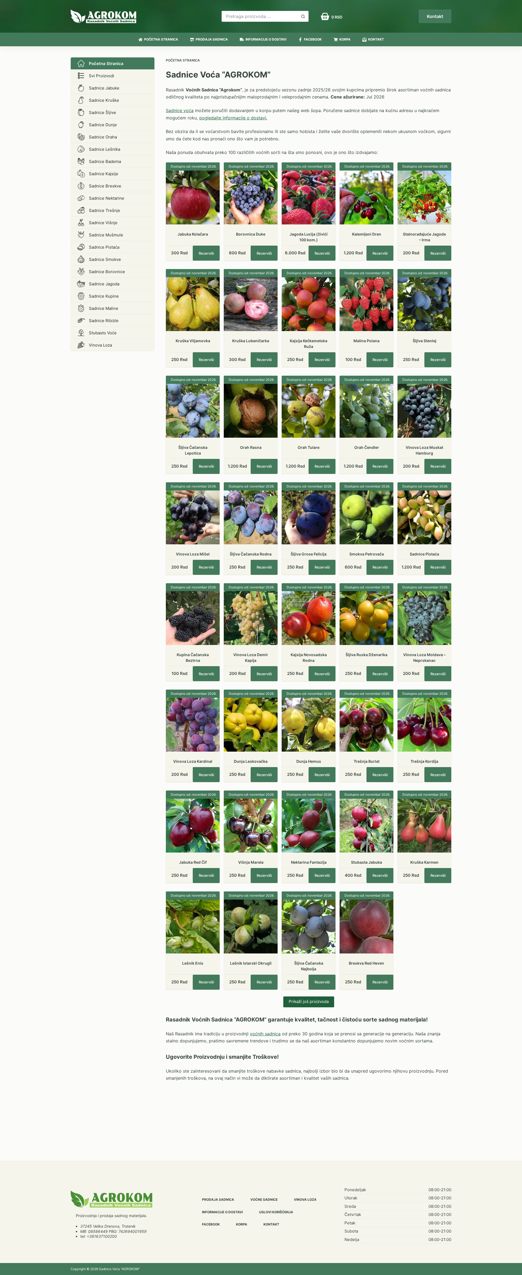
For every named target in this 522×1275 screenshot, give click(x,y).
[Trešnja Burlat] (366, 725)
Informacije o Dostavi (266, 39)
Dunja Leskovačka (251, 761)
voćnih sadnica (265, 1033)
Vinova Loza (305, 1199)
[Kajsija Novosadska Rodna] (308, 618)
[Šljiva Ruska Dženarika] (366, 618)
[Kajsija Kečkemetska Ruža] (308, 304)
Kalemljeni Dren (366, 234)
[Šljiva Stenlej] (424, 304)
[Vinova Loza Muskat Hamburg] (424, 411)
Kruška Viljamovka (193, 340)
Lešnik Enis (192, 963)
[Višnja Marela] (251, 826)
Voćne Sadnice (264, 1199)
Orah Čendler (366, 447)
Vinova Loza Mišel (193, 554)
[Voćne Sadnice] (111, 1199)
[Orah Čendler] (366, 411)
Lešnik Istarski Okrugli (251, 963)
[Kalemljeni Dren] (366, 197)
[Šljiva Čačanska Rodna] (251, 517)
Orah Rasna (251, 447)
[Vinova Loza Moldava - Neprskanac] (424, 618)
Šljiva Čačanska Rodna (251, 554)
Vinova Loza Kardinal (192, 761)
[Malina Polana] (366, 304)
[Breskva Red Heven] (366, 926)
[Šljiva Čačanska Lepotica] (193, 411)
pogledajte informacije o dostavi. (233, 118)
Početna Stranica (161, 39)
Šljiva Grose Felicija (309, 554)
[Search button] (303, 16)
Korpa (344, 39)
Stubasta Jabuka (366, 862)
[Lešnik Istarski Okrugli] (251, 926)
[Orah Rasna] (251, 411)
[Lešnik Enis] (193, 926)
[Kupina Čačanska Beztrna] (193, 618)
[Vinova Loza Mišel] (193, 517)
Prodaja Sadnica (212, 39)
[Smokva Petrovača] (366, 517)
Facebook (313, 39)
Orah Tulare (308, 447)
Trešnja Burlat (367, 761)
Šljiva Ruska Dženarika (366, 654)
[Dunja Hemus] (308, 725)
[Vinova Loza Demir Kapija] (251, 618)
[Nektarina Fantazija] (308, 826)
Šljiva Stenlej (424, 340)
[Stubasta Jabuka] (366, 826)
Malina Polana (366, 340)
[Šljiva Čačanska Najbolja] (308, 926)
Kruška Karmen (424, 862)
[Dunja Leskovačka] (251, 725)
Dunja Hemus (308, 761)
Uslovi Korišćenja (276, 1212)
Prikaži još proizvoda (309, 1001)
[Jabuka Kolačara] (193, 197)
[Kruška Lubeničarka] (251, 304)
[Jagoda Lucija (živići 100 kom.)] (308, 197)
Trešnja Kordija (424, 761)
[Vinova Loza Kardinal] (193, 725)
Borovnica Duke (250, 234)
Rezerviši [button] (206, 253)
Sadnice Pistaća (424, 554)
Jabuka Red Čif (193, 862)
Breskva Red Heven (366, 963)
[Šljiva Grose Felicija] (308, 517)
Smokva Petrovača (366, 554)
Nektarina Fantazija (309, 862)
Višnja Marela (250, 862)
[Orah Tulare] (308, 411)
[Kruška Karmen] (424, 826)
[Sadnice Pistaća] (424, 517)
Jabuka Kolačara (193, 234)
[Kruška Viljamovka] (193, 304)
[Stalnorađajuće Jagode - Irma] (424, 197)
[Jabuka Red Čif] (193, 826)
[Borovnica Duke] (251, 197)
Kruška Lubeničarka (250, 340)
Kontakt (435, 16)
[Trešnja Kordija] (424, 725)
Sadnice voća (180, 110)
